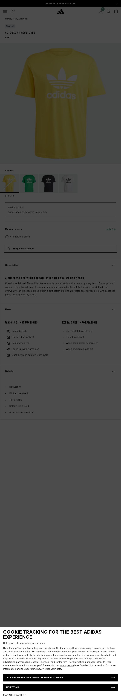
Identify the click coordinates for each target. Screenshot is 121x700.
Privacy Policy (67, 666)
